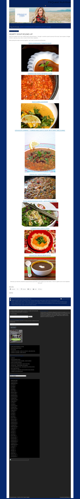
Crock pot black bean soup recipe (37, 300)
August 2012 (13, 428)
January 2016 (13, 393)
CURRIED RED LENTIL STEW (40, 228)
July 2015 (12, 402)
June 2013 (13, 413)
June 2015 (13, 404)
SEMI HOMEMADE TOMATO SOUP (40, 43)
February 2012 (13, 437)
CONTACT (13, 357)
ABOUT (12, 5)
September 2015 (14, 399)
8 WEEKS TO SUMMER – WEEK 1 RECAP (18, 352)
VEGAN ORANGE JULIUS (15, 359)
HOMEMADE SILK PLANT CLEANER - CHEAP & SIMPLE (21, 360)
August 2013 (13, 410)
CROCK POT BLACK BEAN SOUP (40, 255)
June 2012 (13, 431)
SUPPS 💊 (43, 5)
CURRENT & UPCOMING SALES (17, 371)
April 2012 (13, 434)
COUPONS (51, 5)
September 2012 (14, 426)
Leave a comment (66, 298)
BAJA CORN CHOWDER (40, 102)
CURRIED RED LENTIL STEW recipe (22, 301)
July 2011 (12, 447)
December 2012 (14, 422)
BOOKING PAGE (29, 5)
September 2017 (14, 383)
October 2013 (13, 407)
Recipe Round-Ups (20, 298)
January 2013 (13, 420)
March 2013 (13, 417)
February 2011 (13, 454)
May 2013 (12, 414)
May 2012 (12, 432)
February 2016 (13, 392)
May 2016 (12, 387)
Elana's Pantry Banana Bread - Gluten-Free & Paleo (20, 363)
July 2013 (12, 411)
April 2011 (12, 451)
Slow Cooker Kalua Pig (15, 368)
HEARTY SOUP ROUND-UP (21, 34)
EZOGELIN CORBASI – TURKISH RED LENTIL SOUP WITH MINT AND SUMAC (40, 130)
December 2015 (14, 395)
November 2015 (14, 396)
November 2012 (14, 423)
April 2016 (13, 389)
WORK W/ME (19, 5)
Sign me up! (13, 327)
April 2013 (13, 416)
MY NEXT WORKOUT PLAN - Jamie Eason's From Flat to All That (23, 366)
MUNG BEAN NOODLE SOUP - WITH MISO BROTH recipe (24, 303)
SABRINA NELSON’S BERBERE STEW (40, 73)
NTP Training (13, 349)
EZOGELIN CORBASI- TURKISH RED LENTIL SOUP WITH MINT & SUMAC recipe (49, 301)
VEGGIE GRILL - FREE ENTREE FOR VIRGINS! (19, 365)
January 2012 (13, 438)
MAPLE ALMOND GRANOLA (16, 362)
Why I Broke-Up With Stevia (16, 348)
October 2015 (13, 398)
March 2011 (13, 453)
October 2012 (13, 425)
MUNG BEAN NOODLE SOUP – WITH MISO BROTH (40, 201)
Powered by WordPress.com (65, 497)
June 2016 (13, 386)
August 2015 (13, 401)
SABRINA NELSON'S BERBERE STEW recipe (48, 303)
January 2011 (13, 456)
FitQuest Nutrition (59, 2)
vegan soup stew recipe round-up (29, 304)
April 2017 (13, 384)
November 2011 (14, 441)
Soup (30, 298)
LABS (37, 5)
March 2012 (13, 435)
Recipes (27, 298)
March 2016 (13, 390)
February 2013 (13, 419)
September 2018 (14, 380)
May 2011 (12, 450)
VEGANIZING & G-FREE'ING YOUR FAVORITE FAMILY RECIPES (22, 369)
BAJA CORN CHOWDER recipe (23, 300)
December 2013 (14, 405)
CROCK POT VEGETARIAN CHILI (40, 174)
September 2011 (14, 444)
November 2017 (14, 381)
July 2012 (12, 429)
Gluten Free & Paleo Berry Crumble (17, 346)
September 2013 (14, 408)
